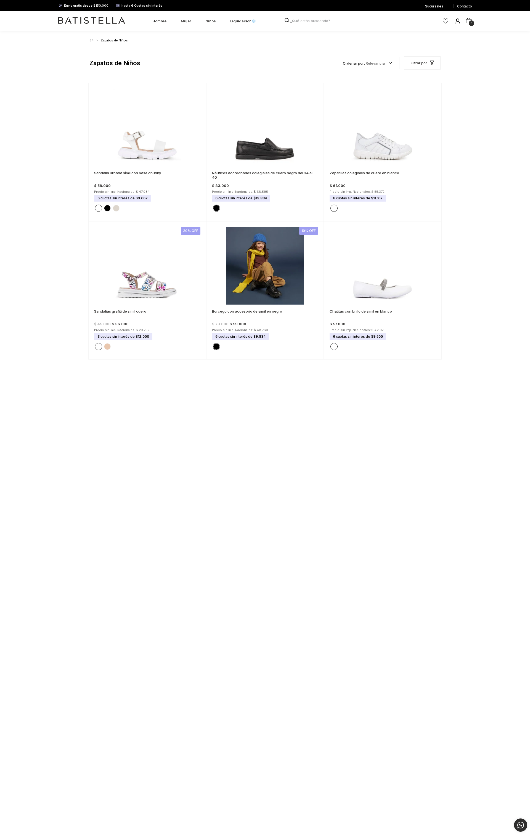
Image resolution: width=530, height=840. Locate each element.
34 (91, 40)
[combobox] (349, 21)
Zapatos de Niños (114, 40)
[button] (98, 168)
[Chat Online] (520, 825)
